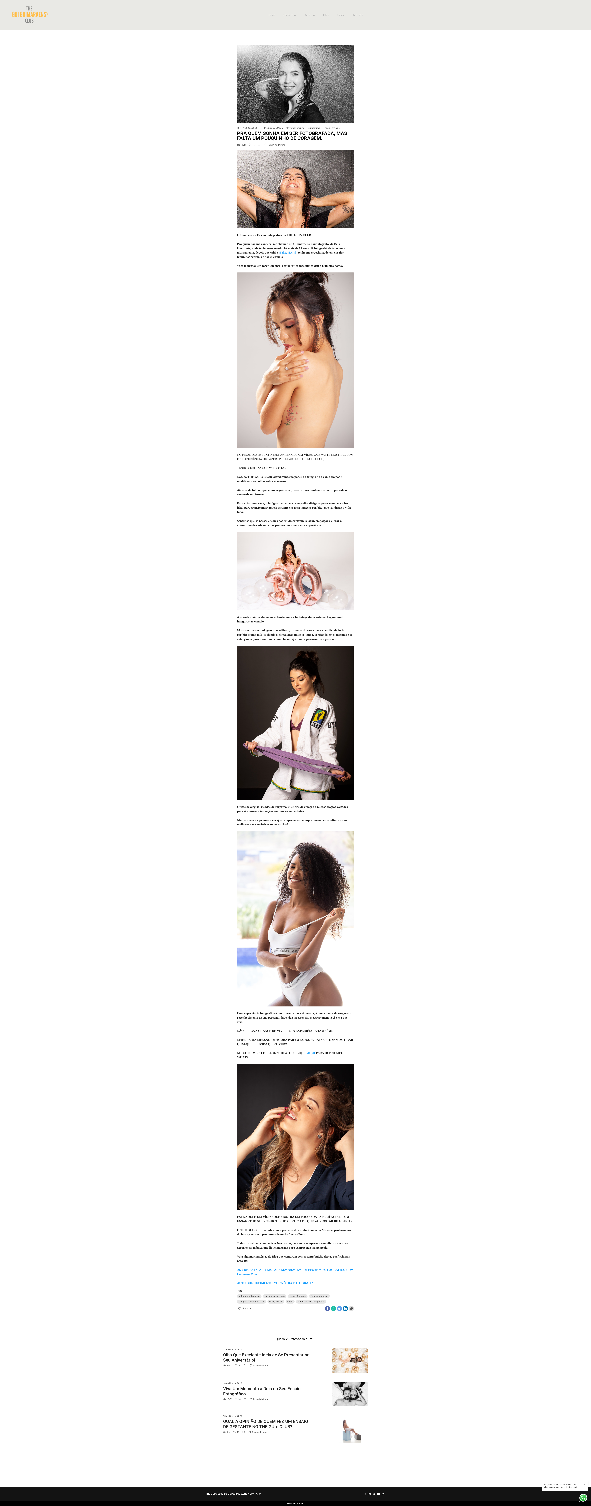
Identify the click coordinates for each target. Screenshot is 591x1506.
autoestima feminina (249, 1296)
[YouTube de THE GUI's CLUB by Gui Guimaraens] (378, 1494)
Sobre (341, 15)
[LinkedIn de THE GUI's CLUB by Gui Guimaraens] (383, 1494)
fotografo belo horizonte (251, 1301)
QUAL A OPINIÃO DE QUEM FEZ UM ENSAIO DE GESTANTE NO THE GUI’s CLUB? (265, 1424)
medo (290, 1301)
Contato (357, 15)
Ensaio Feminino (332, 128)
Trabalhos (290, 15)
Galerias (310, 15)
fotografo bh (276, 1301)
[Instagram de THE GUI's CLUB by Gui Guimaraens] (370, 1494)
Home (271, 15)
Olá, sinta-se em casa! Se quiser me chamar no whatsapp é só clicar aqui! (560, 1485)
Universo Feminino (295, 128)
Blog (326, 15)
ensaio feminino (297, 1296)
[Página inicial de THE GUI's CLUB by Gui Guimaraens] (31, 15)
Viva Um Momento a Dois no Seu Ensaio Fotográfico (262, 1391)
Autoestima (314, 128)
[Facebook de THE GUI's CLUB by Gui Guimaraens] (365, 1494)
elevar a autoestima (275, 1296)
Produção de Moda (273, 128)
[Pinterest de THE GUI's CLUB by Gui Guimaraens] (374, 1494)
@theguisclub (288, 252)
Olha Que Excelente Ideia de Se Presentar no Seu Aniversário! (266, 1357)
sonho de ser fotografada (311, 1301)
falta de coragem (319, 1296)
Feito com (295, 1503)
